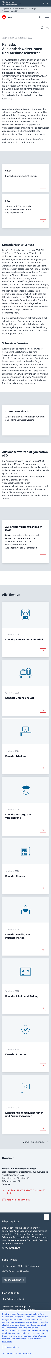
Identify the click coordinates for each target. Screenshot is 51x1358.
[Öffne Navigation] (47, 17)
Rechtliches (7, 1341)
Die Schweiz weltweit (13, 1299)
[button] (46, 1217)
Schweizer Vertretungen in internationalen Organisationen (19, 1308)
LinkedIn (24, 1271)
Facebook (10, 1266)
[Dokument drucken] (42, 27)
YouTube (9, 1271)
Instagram (33, 1266)
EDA (10, 17)
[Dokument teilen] (47, 27)
